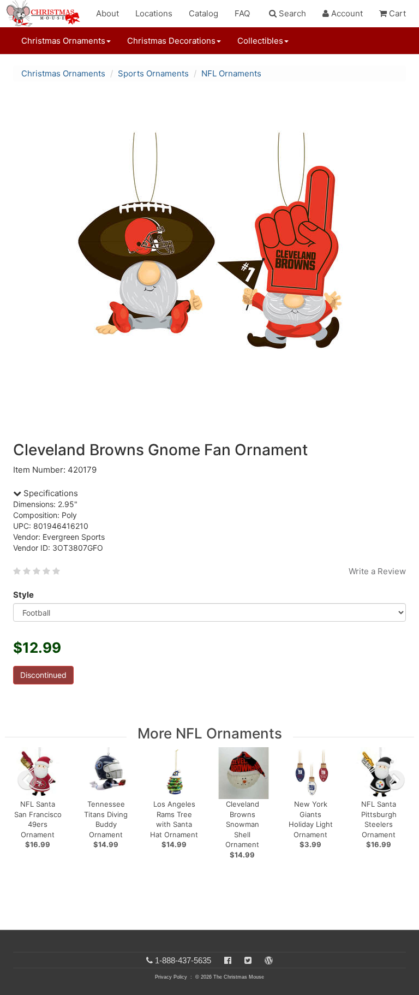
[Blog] (269, 960)
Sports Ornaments (153, 73)
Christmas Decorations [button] (171, 40)
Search (291, 13)
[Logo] (46, 13)
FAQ (242, 13)
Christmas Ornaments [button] (63, 40)
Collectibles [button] (260, 40)
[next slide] (395, 780)
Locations (153, 13)
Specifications (49, 493)
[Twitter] (248, 960)
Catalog (203, 13)
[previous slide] (27, 780)
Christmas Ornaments (63, 73)
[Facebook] (227, 960)
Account (346, 13)
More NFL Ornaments (209, 733)
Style (23, 594)
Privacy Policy (171, 977)
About (107, 13)
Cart (396, 13)
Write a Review (377, 571)
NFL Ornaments (231, 73)
